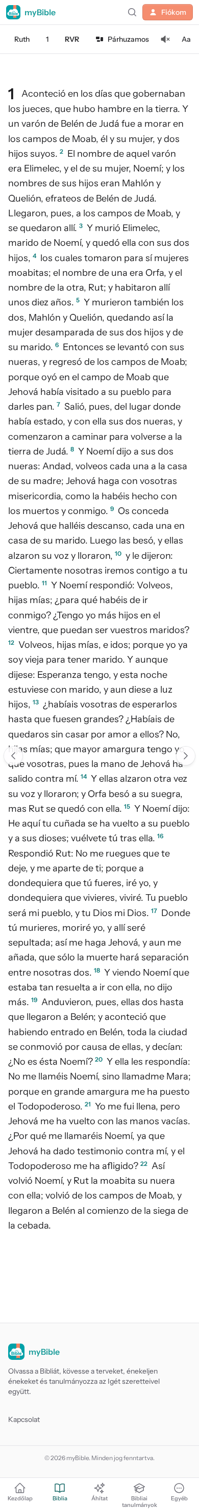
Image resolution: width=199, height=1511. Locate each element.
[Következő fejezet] (186, 756)
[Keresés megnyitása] (132, 12)
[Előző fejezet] (13, 756)
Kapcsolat (24, 1419)
